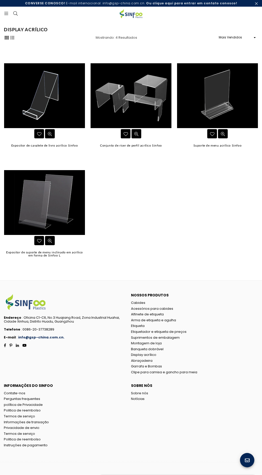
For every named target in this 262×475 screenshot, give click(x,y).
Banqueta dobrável (147, 349)
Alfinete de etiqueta (147, 314)
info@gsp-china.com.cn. (41, 337)
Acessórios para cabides (152, 308)
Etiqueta (138, 325)
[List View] (12, 37)
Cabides (138, 302)
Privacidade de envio (21, 427)
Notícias (138, 398)
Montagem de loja (146, 343)
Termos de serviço (19, 416)
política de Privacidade (23, 404)
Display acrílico (143, 354)
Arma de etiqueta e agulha (153, 320)
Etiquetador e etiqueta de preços (159, 331)
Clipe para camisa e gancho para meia (164, 372)
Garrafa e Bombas (146, 366)
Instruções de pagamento (26, 445)
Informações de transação (26, 422)
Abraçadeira (141, 360)
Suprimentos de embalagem (155, 337)
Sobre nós (139, 393)
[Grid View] (6, 37)
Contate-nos (14, 393)
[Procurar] (15, 13)
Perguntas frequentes (22, 398)
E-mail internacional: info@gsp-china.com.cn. (131, 3)
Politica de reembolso (22, 410)
